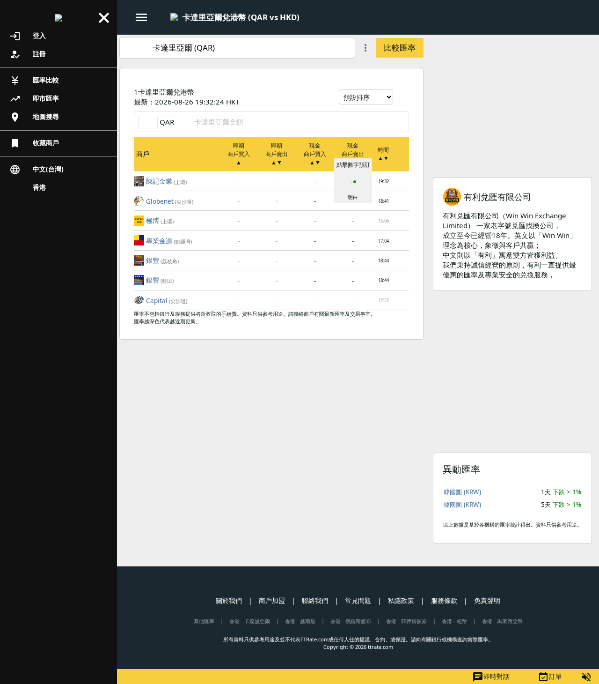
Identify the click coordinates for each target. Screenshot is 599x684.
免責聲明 (487, 600)
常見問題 (358, 600)
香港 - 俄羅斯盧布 (350, 621)
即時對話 (491, 677)
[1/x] (307, 17)
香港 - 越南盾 (300, 621)
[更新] (402, 97)
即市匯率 (34, 98)
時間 (383, 154)
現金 (315, 153)
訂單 (550, 677)
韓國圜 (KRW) (462, 492)
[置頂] (401, 180)
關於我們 (229, 600)
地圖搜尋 (34, 117)
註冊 (27, 54)
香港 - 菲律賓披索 (406, 621)
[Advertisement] (512, 100)
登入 (27, 36)
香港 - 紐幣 (454, 621)
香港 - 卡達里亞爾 (249, 621)
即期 (238, 153)
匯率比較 (34, 80)
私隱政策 (401, 600)
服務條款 (444, 600)
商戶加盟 (272, 600)
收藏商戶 (34, 143)
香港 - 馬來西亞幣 (502, 621)
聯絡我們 (315, 600)
